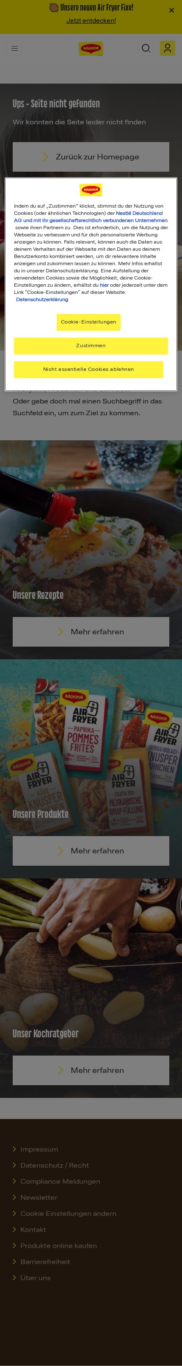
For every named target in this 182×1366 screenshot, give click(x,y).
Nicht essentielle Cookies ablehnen (88, 369)
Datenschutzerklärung (42, 299)
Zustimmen (90, 345)
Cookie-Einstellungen (88, 322)
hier (104, 285)
